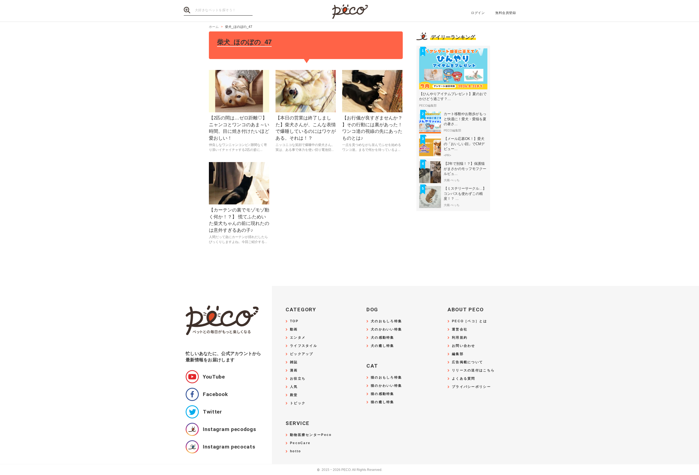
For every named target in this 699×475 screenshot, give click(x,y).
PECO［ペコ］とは (469, 321)
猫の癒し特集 (382, 402)
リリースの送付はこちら (473, 370)
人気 (294, 387)
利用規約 (459, 337)
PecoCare (300, 443)
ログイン (478, 13)
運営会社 (459, 329)
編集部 (458, 354)
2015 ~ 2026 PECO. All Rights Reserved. (349, 470)
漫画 (294, 370)
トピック (298, 403)
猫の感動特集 (382, 394)
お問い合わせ (463, 346)
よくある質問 (463, 378)
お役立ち (298, 378)
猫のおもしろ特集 (386, 377)
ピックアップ (301, 354)
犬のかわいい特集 (386, 329)
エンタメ (298, 337)
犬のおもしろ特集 (386, 321)
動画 (294, 329)
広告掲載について (467, 362)
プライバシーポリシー (471, 387)
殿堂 (294, 395)
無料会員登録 (505, 13)
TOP (294, 321)
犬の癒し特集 (382, 346)
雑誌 (294, 362)
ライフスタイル (303, 346)
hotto (295, 451)
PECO (349, 11)
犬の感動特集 (382, 337)
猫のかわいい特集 (386, 386)
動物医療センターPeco (310, 435)
